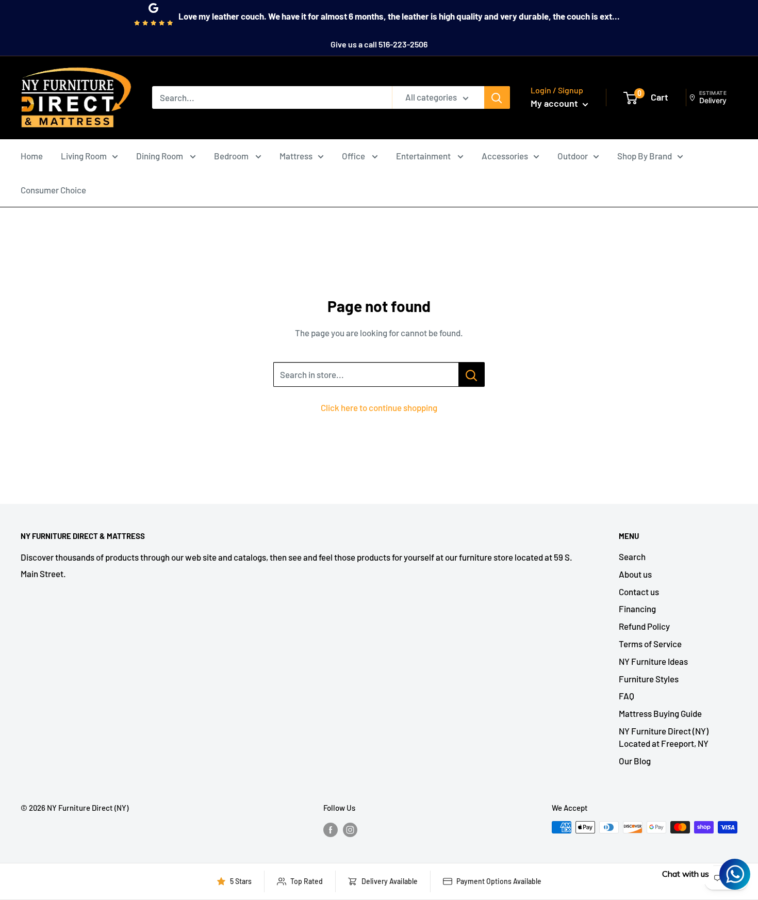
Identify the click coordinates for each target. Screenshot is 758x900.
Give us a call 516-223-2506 (379, 44)
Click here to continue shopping (379, 407)
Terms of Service (650, 644)
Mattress (295, 156)
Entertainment (424, 156)
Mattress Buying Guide (660, 713)
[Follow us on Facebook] (330, 829)
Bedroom (232, 156)
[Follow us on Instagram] (350, 829)
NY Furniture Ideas (653, 661)
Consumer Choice (53, 190)
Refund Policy (644, 626)
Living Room (84, 156)
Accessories (505, 156)
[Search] (497, 97)
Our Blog (635, 761)
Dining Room (160, 156)
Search (632, 556)
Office (354, 156)
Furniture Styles (649, 679)
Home (32, 156)
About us (635, 574)
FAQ (626, 696)
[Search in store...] (471, 374)
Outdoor (572, 156)
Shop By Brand (644, 156)
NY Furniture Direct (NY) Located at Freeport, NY (663, 737)
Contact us (639, 591)
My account (555, 103)
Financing (637, 608)
